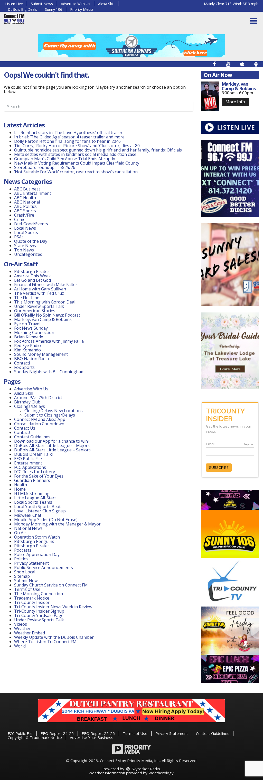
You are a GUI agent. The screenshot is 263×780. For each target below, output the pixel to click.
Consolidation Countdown (39, 424)
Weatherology (161, 772)
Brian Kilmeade (28, 337)
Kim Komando (27, 350)
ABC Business (27, 189)
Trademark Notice (31, 598)
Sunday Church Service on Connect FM (51, 585)
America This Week (32, 276)
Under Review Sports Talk (39, 306)
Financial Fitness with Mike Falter (45, 284)
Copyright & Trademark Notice (35, 737)
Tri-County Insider (32, 602)
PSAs (19, 237)
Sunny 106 (53, 9)
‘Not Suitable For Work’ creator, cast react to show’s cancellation (76, 172)
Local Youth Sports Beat (37, 506)
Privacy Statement (31, 563)
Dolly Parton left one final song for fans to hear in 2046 (67, 141)
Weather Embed (29, 633)
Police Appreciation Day (37, 554)
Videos (20, 624)
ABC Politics (25, 206)
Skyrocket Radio (145, 768)
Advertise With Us (75, 3)
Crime (19, 219)
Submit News (42, 3)
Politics (21, 559)
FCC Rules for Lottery (34, 471)
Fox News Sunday (31, 328)
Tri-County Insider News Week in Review (53, 607)
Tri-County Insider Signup (39, 611)
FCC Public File (20, 733)
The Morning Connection (38, 593)
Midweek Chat (27, 515)
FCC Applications (30, 467)
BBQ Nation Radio (31, 358)
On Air (20, 532)
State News (25, 245)
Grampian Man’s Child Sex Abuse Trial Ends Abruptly (64, 158)
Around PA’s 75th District (38, 397)
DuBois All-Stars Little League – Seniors (52, 450)
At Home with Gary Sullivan (40, 289)
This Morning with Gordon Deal (44, 302)
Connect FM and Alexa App (39, 419)
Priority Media (81, 9)
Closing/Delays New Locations (53, 410)
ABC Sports (25, 211)
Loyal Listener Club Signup (40, 511)
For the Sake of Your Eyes (38, 476)
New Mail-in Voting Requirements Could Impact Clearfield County (76, 163)
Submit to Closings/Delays (49, 415)
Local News (25, 228)
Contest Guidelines (32, 437)
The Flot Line (26, 297)
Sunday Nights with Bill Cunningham (49, 371)
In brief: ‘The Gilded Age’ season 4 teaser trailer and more (69, 137)
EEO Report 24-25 (57, 733)
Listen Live (14, 3)
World (20, 646)
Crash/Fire (24, 215)
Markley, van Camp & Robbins (43, 319)
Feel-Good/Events (31, 224)
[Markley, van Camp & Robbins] (210, 96)
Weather (22, 628)
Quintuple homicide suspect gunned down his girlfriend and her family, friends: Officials (98, 150)
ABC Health (25, 197)
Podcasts (22, 550)
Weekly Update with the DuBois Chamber (54, 637)
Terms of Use (27, 589)
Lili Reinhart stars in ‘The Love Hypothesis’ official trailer (68, 132)
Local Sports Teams (33, 502)
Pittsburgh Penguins (34, 541)
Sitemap (22, 576)
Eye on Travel (27, 324)
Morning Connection (34, 332)
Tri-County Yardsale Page (38, 615)
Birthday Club (27, 402)
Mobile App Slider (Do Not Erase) (46, 519)
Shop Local (24, 572)
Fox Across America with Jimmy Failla (49, 341)
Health (20, 485)
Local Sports (26, 232)
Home (20, 489)
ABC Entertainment (32, 193)
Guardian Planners (32, 480)
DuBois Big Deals (22, 9)
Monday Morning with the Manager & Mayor (57, 524)
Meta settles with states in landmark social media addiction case (75, 154)
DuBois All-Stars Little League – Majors (52, 445)
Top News (24, 250)
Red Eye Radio (27, 345)
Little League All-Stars (35, 498)
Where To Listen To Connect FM (45, 641)
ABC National (27, 202)
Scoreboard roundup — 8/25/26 (44, 167)
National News (28, 528)
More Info (235, 102)
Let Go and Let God (32, 280)
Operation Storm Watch (37, 537)
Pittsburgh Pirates (32, 271)
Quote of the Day (30, 241)
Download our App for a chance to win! (51, 441)
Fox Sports (24, 367)
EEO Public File (28, 458)
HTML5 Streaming (32, 493)
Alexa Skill (106, 3)
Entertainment (28, 463)
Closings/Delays (29, 406)
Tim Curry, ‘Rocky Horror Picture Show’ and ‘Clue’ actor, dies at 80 (77, 145)
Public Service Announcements (43, 567)
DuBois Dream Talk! (33, 454)
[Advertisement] (131, 45)
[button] (253, 21)
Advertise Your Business (91, 737)
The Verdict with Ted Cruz (39, 293)
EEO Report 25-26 (98, 733)
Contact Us (24, 428)
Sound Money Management (41, 354)
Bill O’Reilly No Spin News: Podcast (47, 315)
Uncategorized (28, 254)
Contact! (22, 363)
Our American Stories (34, 310)
